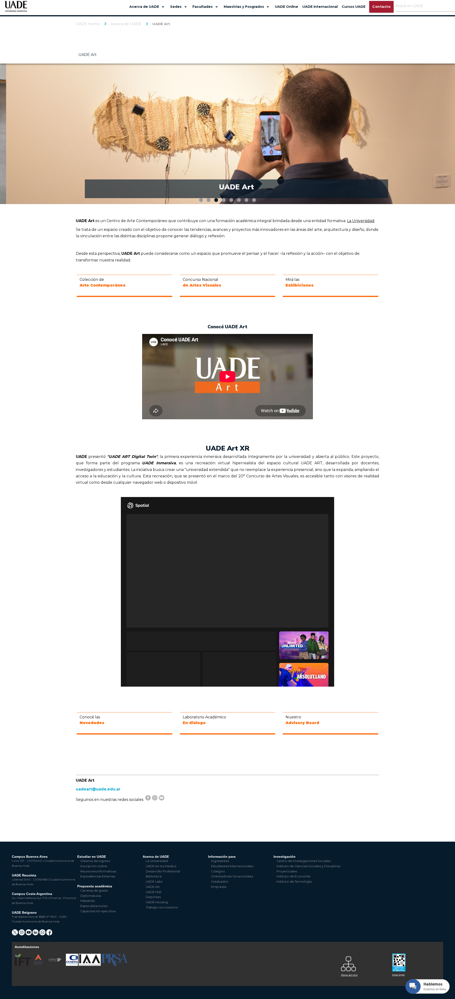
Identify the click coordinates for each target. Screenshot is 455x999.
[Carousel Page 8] (254, 200)
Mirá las (300, 282)
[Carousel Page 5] (231, 200)
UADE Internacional (320, 7)
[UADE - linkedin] (35, 934)
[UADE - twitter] (15, 934)
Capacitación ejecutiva (98, 911)
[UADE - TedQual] (55, 965)
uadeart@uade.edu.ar (98, 789)
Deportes (153, 897)
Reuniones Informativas (98, 871)
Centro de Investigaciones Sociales (304, 861)
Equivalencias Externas (97, 876)
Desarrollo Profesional (163, 871)
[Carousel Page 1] (201, 200)
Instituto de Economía (293, 876)
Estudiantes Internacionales (232, 866)
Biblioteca (154, 876)
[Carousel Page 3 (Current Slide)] (216, 200)
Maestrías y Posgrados (247, 7)
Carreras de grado (94, 890)
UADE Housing (157, 902)
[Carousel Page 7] (246, 200)
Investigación (284, 856)
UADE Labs (154, 881)
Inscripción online (93, 866)
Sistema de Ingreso (95, 861)
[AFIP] (415, 961)
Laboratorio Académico (204, 720)
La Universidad (157, 861)
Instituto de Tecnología (294, 881)
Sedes (179, 7)
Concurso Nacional (202, 282)
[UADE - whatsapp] (42, 934)
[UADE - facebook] (49, 934)
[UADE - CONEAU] (72, 965)
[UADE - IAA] (90, 965)
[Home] (16, 8)
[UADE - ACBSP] (38, 965)
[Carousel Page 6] (239, 200)
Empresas (218, 887)
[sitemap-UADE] (364, 962)
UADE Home (88, 24)
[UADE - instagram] (22, 934)
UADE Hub (154, 892)
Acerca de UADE (147, 7)
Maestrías (87, 901)
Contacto (381, 7)
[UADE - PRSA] (114, 965)
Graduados (219, 881)
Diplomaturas (90, 896)
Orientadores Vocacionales (232, 876)
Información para (222, 856)
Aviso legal (398, 974)
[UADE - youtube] (29, 934)
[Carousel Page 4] (224, 200)
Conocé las (92, 720)
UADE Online (286, 7)
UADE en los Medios (161, 866)
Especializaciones (94, 906)
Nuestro (302, 720)
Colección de (103, 282)
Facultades (205, 7)
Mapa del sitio (349, 974)
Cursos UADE (353, 7)
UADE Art (161, 24)
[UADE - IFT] (23, 965)
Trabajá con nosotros (162, 907)
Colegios (218, 871)
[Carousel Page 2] (208, 200)
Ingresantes (220, 861)
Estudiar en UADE (91, 856)
